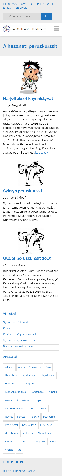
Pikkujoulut (46, 425)
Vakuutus (10, 441)
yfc (19, 449)
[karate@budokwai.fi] (21, 462)
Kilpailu (53, 392)
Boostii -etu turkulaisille (18, 346)
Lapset (39, 400)
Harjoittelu (11, 375)
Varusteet (25, 441)
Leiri (32, 408)
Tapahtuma (44, 433)
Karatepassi (37, 392)
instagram (28, 383)
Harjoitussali (12, 383)
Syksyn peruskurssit (22, 191)
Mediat (43, 408)
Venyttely (40, 441)
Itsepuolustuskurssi (15, 392)
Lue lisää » (42, 152)
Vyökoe (9, 449)
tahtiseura (28, 433)
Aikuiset (9, 367)
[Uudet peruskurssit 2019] (31, 241)
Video (53, 441)
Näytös (21, 416)
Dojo (48, 367)
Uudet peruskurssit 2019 (27, 258)
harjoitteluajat (28, 375)
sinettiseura (11, 433)
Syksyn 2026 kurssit (15, 322)
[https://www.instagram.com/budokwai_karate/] (12, 462)
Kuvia (6, 328)
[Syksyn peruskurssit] (31, 173)
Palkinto (34, 416)
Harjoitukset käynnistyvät (28, 98)
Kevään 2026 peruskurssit (19, 334)
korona (9, 400)
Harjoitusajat (48, 375)
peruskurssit (29, 425)
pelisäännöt (49, 416)
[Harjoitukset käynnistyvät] (31, 76)
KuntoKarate (24, 400)
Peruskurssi (11, 425)
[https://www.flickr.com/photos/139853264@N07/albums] (17, 462)
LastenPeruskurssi (15, 408)
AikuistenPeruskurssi (29, 367)
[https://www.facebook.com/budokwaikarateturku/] (3, 462)
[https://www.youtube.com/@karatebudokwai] (8, 462)
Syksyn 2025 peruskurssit (19, 340)
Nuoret (9, 416)
